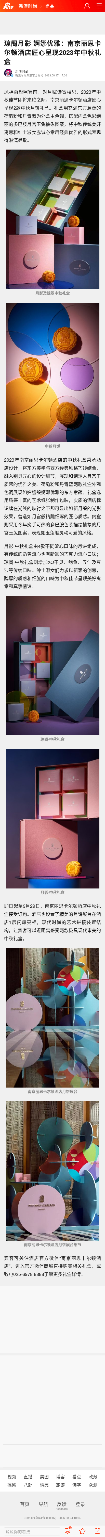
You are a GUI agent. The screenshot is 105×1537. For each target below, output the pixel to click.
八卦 (28, 1485)
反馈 (62, 1503)
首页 (25, 1503)
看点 (76, 1477)
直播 (28, 1477)
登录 (80, 1503)
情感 (44, 1485)
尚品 (49, 6)
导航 (43, 1503)
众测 (93, 1485)
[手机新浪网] (8, 6)
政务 (93, 1477)
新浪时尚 (28, 6)
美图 (44, 1477)
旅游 (60, 1485)
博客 (60, 1477)
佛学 (76, 1485)
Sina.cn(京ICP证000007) (40, 1518)
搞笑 (11, 1485)
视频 (11, 1477)
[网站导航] (99, 6)
